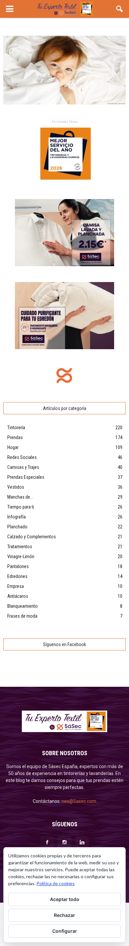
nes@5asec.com (79, 801)
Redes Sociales (22, 457)
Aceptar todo (64, 899)
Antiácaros (17, 596)
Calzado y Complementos (31, 536)
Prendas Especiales (25, 477)
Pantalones (18, 566)
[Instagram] (64, 842)
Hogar (13, 447)
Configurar (64, 931)
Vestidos (15, 487)
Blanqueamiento (22, 606)
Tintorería (16, 427)
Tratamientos (19, 546)
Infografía (16, 516)
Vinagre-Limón (20, 556)
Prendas (15, 437)
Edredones (17, 576)
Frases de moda (22, 616)
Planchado (17, 526)
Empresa (15, 586)
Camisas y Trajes (23, 467)
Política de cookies (55, 883)
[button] (119, 9)
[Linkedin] (82, 842)
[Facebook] (47, 842)
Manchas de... (20, 497)
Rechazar (64, 915)
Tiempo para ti (20, 507)
